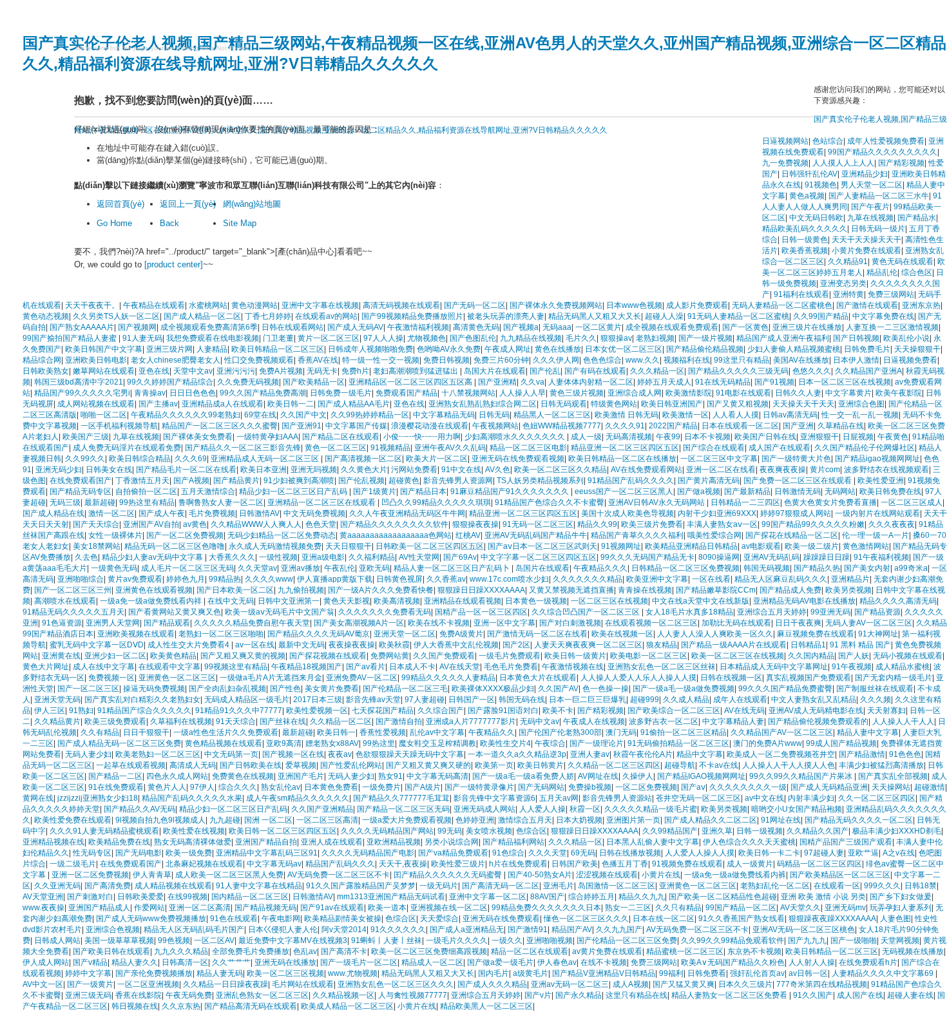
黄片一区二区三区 (328, 338)
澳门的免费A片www (767, 743)
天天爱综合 (439, 918)
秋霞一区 (584, 809)
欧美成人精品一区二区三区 (347, 1006)
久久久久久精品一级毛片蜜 (650, 809)
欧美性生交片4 (505, 743)
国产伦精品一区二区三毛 (405, 688)
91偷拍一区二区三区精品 (683, 732)
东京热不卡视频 (754, 951)
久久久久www (269, 579)
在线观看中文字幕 (169, 666)
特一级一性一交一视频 (380, 360)
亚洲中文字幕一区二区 (487, 896)
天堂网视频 (900, 940)
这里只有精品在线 (636, 995)
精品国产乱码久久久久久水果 (192, 798)
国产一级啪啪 (853, 940)
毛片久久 (581, 338)
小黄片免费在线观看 (866, 250)
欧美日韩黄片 (540, 765)
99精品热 (225, 579)
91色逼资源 (62, 622)
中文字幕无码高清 (437, 776)
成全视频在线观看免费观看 (672, 327)
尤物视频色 (426, 338)
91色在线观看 (234, 918)
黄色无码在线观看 (902, 261)
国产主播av (158, 403)
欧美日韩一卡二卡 (769, 852)
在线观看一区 (837, 885)
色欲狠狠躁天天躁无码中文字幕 (410, 754)
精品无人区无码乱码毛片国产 (194, 929)
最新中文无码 (301, 644)
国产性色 (285, 688)
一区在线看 (711, 579)
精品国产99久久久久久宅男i (82, 392)
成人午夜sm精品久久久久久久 (297, 798)
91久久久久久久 (398, 929)
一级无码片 (438, 885)
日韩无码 (494, 414)
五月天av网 (559, 798)
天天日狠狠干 (348, 546)
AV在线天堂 (459, 666)
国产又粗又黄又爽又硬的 (428, 765)
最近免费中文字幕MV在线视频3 (292, 940)
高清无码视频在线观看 (401, 305)
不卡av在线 (718, 765)
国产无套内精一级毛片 (893, 677)
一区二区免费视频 (646, 787)
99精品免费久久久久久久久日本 (546, 907)
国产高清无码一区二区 (500, 885)
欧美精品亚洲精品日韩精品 (691, 546)
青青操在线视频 (645, 590)
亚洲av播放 (300, 568)
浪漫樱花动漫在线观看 (429, 425)
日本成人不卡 (412, 666)
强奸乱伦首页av (757, 973)
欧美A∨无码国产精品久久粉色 (733, 962)
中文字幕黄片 (848, 392)
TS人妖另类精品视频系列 (540, 480)
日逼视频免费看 (910, 360)
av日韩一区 (808, 973)
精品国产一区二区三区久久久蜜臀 (220, 425)
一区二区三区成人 (911, 502)
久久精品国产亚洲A (868, 371)
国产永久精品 (578, 995)
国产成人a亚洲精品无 (467, 929)
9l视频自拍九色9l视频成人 (160, 820)
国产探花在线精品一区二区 (791, 535)
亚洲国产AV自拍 (151, 524)
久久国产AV (558, 688)
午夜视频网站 (495, 425)
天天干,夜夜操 (403, 863)
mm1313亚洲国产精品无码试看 (391, 896)
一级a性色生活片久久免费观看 (225, 732)
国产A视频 (191, 480)
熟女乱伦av (280, 787)
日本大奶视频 (579, 820)
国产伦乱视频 (361, 480)
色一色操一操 (605, 688)
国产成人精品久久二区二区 (710, 820)
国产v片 (537, 995)
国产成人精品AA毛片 (354, 403)
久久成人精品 (686, 699)
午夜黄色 (892, 436)
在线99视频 (187, 896)
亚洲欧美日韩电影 (96, 360)
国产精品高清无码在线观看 (250, 1006)
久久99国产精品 (820, 316)
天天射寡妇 (886, 710)
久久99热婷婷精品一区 (369, 414)
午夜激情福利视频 (418, 327)
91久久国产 (813, 995)
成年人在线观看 (740, 699)
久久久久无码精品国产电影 (367, 852)
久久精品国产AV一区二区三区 (782, 732)
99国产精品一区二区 (740, 907)
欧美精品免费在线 (119, 841)
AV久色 (497, 469)
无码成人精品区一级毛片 (246, 699)
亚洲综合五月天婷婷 (772, 611)
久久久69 (191, 458)
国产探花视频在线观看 (328, 655)
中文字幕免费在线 (883, 316)
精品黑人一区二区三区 (552, 414)
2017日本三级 (317, 699)
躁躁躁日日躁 (826, 557)
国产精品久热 (817, 568)
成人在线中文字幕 (104, 666)
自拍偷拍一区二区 (146, 491)
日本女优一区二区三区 (623, 349)
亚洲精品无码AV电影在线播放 (804, 601)
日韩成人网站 (57, 940)
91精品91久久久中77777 (238, 710)
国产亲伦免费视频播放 (154, 973)
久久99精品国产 (670, 830)
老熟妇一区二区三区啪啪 (220, 633)
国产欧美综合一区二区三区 (673, 710)
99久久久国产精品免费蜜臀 (785, 688)
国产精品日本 (423, 491)
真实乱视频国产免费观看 (808, 677)
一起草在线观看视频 (131, 765)
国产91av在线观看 (332, 907)
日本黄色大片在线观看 (538, 677)
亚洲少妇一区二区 (115, 655)
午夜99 (668, 436)
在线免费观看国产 (80, 480)
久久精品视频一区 (343, 995)
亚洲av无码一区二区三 (570, 984)
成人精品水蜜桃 (902, 666)
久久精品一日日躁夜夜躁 (225, 984)
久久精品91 (848, 261)
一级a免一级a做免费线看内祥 (152, 601)
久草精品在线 (841, 425)
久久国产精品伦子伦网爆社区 (864, 447)
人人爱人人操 (542, 809)
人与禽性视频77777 (412, 995)
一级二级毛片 (73, 863)
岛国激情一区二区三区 (616, 885)
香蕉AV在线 (318, 360)
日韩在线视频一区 (731, 677)
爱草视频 (300, 765)
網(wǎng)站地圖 (252, 204)
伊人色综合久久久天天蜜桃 (749, 841)
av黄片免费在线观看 (607, 951)
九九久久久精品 (181, 951)
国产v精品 (90, 962)
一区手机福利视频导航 (119, 425)
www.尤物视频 (353, 973)
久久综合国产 (440, 710)
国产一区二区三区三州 (72, 590)
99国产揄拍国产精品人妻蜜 (71, 338)
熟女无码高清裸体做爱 (192, 841)
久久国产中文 (303, 414)
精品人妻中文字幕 (868, 732)
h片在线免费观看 (518, 863)
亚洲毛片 (558, 885)
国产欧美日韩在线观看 (111, 951)
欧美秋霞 (394, 644)
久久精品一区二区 (341, 721)
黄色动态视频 (46, 316)
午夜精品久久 (491, 732)
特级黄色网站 (614, 403)
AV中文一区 (43, 984)
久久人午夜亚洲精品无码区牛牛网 (407, 513)
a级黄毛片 (530, 973)
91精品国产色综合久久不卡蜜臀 (549, 502)
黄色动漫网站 (254, 305)
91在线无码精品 (723, 382)
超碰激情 (929, 787)
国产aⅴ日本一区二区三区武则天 (542, 546)
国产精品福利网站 (513, 841)
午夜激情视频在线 (573, 666)
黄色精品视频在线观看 (223, 743)
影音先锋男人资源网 (458, 480)
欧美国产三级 (85, 436)
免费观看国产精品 (406, 392)
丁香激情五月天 (142, 480)
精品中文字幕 (699, 754)
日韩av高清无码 (790, 414)
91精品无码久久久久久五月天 (73, 611)
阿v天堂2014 (344, 929)
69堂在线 (260, 414)
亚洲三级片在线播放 (807, 327)
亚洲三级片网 (169, 349)
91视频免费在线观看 (687, 863)
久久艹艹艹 (231, 962)
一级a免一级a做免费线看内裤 (735, 874)
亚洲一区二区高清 (200, 907)
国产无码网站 (541, 787)
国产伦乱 (545, 371)
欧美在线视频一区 (622, 633)
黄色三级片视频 (577, 392)
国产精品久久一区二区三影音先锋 (243, 447)
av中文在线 (764, 798)
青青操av (150, 392)
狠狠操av (616, 338)
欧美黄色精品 (173, 655)
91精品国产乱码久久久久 (631, 480)
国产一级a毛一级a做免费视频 (683, 688)
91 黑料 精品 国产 (860, 644)
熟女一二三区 (628, 907)
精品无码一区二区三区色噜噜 (174, 546)
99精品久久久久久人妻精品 (448, 677)
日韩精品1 (808, 644)
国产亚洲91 (301, 425)
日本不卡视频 (707, 436)
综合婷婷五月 (591, 896)
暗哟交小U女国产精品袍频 (796, 809)
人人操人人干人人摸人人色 (788, 765)
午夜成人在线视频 (594, 721)
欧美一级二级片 (812, 546)
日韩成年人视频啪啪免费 (370, 349)
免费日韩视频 (446, 360)
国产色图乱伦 (473, 338)
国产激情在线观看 (867, 305)
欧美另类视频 (848, 590)
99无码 (449, 830)
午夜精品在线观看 (154, 305)
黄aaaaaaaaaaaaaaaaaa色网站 (396, 535)
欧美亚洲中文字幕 (657, 579)
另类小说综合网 (452, 841)
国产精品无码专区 (80, 491)
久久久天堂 (547, 852)
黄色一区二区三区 (336, 447)
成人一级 (586, 436)
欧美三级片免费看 (652, 524)
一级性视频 (278, 557)
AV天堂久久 (800, 907)
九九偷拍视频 (301, 590)
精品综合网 (42, 360)
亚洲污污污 (235, 371)
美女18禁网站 (96, 546)
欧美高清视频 (397, 601)
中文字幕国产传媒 (356, 425)
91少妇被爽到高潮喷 (298, 480)
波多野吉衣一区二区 (663, 721)
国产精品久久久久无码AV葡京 (318, 633)
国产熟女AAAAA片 (82, 327)
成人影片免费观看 (697, 305)
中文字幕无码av (274, 863)
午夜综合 (550, 743)
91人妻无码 (142, 338)
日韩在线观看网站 (292, 327)
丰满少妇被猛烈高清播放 (881, 765)
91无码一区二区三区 (537, 524)
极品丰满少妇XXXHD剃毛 (896, 830)
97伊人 (202, 787)
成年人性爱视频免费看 (885, 141)
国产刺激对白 (90, 896)
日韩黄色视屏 (399, 579)
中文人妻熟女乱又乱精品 (813, 699)
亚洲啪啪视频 (549, 940)
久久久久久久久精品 (587, 579)
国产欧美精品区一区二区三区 (840, 874)
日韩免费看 (706, 973)
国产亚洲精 (497, 382)
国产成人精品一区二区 (202, 316)
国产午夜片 (870, 206)
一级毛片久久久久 (457, 940)
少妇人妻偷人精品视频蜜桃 (793, 349)
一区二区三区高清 (327, 820)
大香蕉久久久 (232, 557)
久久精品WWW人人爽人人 (256, 524)
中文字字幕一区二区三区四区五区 (539, 557)
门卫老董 (278, 338)
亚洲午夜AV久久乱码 (450, 447)
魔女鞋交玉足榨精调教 (437, 743)
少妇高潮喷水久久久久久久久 (515, 436)
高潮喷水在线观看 (65, 601)
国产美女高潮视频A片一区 (359, 622)
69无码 (583, 852)
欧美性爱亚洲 (880, 480)
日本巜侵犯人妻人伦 (283, 929)
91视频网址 (621, 546)
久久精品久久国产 (817, 830)
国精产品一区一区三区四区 (481, 611)
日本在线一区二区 (663, 918)
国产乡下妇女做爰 (901, 896)
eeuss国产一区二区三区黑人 (624, 491)
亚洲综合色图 (861, 403)
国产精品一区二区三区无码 (403, 809)
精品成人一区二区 (432, 962)
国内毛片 (493, 973)
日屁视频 (858, 436)
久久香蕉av (446, 579)
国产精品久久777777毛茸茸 (401, 798)
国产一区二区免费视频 (185, 535)
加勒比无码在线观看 (736, 622)
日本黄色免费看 (331, 787)
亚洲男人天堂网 (113, 622)
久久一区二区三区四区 (876, 798)
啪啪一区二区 (104, 414)
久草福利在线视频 (181, 721)
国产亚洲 (798, 425)
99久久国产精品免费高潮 (263, 392)
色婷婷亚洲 (474, 820)
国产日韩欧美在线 (251, 765)
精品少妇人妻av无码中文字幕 (153, 557)
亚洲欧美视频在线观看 (136, 633)
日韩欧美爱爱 (140, 896)
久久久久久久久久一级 (748, 787)
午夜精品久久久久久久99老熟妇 (185, 414)
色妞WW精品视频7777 (561, 425)
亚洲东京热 (921, 305)
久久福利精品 (372, 557)
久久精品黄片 (57, 721)
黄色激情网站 (866, 546)
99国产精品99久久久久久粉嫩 (813, 524)
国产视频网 (137, 327)
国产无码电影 (138, 852)
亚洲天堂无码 (57, 699)
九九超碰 (224, 820)
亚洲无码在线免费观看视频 (518, 458)
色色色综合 (602, 360)
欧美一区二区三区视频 (285, 973)
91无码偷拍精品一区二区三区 (678, 743)
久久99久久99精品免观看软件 (732, 940)
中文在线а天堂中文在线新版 (700, 601)
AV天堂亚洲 (43, 896)
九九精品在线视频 (531, 338)
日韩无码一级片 (878, 228)
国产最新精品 (747, 491)
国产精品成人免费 (790, 590)
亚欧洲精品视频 (394, 841)
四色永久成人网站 (177, 776)
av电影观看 (761, 546)
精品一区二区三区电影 (528, 447)
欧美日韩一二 (290, 403)
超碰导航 (679, 765)
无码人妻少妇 (88, 754)
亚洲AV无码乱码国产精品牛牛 (535, 535)
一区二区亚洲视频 (148, 984)
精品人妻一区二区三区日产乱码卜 (453, 568)
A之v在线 (899, 852)
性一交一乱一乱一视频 (860, 414)
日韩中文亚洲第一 (289, 601)
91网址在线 (781, 820)
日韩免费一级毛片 (341, 392)
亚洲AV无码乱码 (771, 557)
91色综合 (508, 852)
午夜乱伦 (339, 568)
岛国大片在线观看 (495, 371)
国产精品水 (916, 217)
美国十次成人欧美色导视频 (627, 513)
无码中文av (539, 721)
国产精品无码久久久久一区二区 (859, 820)
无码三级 (65, 502)
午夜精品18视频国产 (306, 666)
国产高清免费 (107, 885)
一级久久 (507, 940)
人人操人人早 (522, 392)
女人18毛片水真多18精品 (689, 611)
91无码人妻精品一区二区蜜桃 (738, 316)
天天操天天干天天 (803, 403)
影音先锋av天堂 (373, 699)
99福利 (671, 973)
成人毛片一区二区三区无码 (187, 568)
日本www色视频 (634, 305)
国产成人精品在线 (53, 513)
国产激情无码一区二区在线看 (537, 633)
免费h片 (355, 371)
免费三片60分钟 (501, 360)
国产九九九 (807, 940)
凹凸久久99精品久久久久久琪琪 (436, 502)
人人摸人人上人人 (843, 162)
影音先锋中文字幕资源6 (494, 798)
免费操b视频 (589, 787)
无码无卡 (322, 371)
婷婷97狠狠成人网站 (795, 513)
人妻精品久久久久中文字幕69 (883, 973)
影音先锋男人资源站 (617, 798)
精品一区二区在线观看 (529, 951)
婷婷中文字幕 (88, 973)
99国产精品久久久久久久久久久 (882, 152)
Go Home (114, 223)
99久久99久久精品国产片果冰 (801, 776)
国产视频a (521, 327)
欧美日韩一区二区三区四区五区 (283, 830)
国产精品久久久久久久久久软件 (394, 524)
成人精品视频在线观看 (173, 885)
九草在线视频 (870, 217)
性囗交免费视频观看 (259, 360)
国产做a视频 (698, 491)
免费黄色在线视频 (243, 776)
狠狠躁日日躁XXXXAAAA (481, 590)
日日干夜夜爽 (798, 622)
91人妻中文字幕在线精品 (259, 885)
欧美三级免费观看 (115, 721)
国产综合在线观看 (714, 447)
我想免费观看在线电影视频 (212, 338)
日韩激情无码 (797, 491)
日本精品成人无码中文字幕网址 (774, 666)
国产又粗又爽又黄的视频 (242, 655)
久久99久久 (85, 458)
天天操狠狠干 (917, 349)
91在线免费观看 (116, 787)
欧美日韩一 (336, 732)
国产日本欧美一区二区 (235, 590)
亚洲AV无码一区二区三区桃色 (803, 929)
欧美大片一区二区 (437, 458)
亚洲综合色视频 (113, 929)
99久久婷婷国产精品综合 (170, 382)
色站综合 (827, 141)
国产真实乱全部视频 (893, 776)
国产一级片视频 (705, 338)
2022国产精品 (673, 425)
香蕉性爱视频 (382, 732)
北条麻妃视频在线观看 (204, 863)
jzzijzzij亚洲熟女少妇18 (97, 798)
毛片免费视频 (212, 513)
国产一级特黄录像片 (479, 787)
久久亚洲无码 (57, 885)
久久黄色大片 (364, 469)
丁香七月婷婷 (268, 316)
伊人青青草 (152, 874)
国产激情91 (528, 929)
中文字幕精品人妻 (733, 721)
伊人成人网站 (46, 962)
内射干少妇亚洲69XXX (717, 513)
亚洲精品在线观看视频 (462, 601)
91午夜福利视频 (881, 557)
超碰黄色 (403, 480)
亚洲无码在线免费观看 (501, 918)
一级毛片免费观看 (509, 655)
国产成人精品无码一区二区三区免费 (119, 743)
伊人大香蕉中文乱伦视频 (456, 644)
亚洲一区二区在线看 (721, 469)
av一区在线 (254, 644)
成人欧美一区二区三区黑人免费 (229, 874)
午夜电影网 (281, 918)
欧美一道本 (387, 907)
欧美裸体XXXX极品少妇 (493, 688)
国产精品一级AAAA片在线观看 (734, 644)
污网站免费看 (414, 469)
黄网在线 (38, 798)
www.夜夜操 (43, 907)
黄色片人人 (167, 787)
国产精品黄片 (236, 480)
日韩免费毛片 (867, 349)
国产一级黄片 (90, 984)
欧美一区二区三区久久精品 (560, 469)
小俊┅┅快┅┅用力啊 (422, 436)
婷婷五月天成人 (664, 382)
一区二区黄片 (598, 327)
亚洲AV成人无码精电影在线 (816, 710)
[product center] (173, 264)
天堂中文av (193, 371)
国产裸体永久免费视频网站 (556, 305)
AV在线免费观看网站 (646, 469)
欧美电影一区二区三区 (648, 655)
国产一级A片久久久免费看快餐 (381, 590)
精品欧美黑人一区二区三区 (486, 1006)
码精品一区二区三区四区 (819, 863)
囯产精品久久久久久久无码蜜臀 (449, 874)
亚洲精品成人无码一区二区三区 (266, 458)
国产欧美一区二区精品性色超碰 (723, 896)
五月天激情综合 (208, 491)
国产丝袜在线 (283, 721)
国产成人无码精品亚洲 (829, 787)
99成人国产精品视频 (841, 743)
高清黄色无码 (476, 327)
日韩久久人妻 (798, 392)
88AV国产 (547, 896)
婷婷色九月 (185, 579)
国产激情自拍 (399, 721)
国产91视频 (774, 382)
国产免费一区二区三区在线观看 (798, 480)
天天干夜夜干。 (92, 305)
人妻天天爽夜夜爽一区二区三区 (588, 644)
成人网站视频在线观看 (96, 403)
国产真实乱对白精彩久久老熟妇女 (142, 699)
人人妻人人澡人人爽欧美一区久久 (715, 633)
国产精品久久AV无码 (139, 809)
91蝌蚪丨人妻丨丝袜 (386, 940)
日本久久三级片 (745, 984)
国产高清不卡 (344, 951)
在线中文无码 (230, 601)
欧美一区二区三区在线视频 (737, 655)
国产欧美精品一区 (314, 382)
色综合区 (531, 830)
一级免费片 (381, 787)
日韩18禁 (920, 885)
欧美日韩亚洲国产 (672, 403)
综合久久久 (237, 787)
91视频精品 (390, 447)
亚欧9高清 (283, 743)
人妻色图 (895, 918)
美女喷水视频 (489, 830)
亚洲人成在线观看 (332, 841)
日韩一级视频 (759, 830)
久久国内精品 (811, 655)
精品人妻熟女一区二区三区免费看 (730, 995)
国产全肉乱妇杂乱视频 (227, 688)
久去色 (86, 557)
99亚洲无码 (830, 611)
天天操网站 (891, 787)
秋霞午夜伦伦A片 (643, 754)
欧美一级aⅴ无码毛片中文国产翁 (279, 611)
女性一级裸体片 (115, 535)
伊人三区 (49, 710)
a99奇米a (911, 568)
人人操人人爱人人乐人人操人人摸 (638, 677)
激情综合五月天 (525, 820)
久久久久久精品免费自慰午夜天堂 (252, 622)
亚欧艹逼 (863, 852)
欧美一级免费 (189, 852)
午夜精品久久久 (600, 568)
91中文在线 (461, 469)
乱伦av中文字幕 (437, 732)
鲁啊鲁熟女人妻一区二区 (220, 502)
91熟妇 (81, 710)
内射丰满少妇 (811, 798)
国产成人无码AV (355, 327)
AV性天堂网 (419, 557)
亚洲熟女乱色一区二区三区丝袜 (661, 666)
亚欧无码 (374, 568)
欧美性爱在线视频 (194, 830)
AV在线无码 (744, 710)
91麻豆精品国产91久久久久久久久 (510, 491)
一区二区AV (214, 940)
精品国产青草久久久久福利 (637, 535)
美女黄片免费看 (332, 688)
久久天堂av (257, 568)
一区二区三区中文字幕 (719, 458)
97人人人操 (383, 338)
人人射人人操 (812, 962)
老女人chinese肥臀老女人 (175, 360)
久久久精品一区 (657, 371)
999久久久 (882, 885)
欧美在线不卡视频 (439, 622)
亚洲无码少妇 (58, 469)
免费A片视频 (281, 371)
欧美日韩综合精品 (140, 458)
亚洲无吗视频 (314, 469)
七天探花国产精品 (383, 710)
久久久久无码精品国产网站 (387, 830)
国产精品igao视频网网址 (877, 458)
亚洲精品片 (850, 579)
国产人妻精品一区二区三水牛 (878, 195)
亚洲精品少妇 (864, 173)
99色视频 (174, 940)
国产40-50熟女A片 (540, 874)
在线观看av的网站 (326, 316)
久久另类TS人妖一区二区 (116, 316)
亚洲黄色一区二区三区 (177, 677)
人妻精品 (211, 349)
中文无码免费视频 (314, 513)
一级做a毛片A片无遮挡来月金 (271, 677)
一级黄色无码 (114, 568)
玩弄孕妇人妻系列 (901, 907)
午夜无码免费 (189, 995)
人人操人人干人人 (903, 721)
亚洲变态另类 (843, 283)
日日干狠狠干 (146, 732)
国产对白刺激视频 (570, 622)
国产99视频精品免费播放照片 (412, 316)
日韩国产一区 (471, 699)
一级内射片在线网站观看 (877, 513)
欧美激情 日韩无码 (626, 414)
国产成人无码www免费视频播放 (151, 918)
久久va (532, 382)
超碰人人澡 (664, 316)
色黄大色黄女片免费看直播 (830, 502)
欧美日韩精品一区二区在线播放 (622, 458)
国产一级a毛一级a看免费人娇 (523, 776)
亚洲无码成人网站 (484, 809)
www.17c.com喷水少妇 (509, 579)
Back (169, 223)
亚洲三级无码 (88, 995)
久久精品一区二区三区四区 (614, 765)
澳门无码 (621, 732)
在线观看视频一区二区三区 (651, 622)
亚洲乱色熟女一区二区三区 (262, 995)
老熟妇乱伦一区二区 (775, 885)
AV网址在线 (598, 776)
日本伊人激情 (856, 360)
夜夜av (340, 754)
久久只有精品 (678, 907)
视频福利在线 (687, 360)
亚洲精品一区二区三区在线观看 (322, 502)
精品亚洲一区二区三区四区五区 (625, 447)
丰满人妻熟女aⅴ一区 (722, 524)
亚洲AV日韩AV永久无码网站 (657, 502)
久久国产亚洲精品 (322, 809)
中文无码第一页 (231, 754)
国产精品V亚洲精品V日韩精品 (603, 973)
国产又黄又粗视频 (738, 403)
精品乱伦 (881, 272)
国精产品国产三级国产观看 (845, 841)
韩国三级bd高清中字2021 (78, 382)
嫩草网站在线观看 (104, 371)
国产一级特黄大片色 (796, 458)
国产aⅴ (693, 787)
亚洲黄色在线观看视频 (154, 590)
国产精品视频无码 (265, 907)
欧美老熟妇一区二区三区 (157, 754)
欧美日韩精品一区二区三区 (277, 349)
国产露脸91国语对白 (503, 710)
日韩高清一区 (185, 962)
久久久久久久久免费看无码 (384, 611)
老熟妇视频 (655, 338)
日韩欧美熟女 (46, 371)
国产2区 (516, 644)
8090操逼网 (719, 557)
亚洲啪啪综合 (80, 579)
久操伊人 (637, 776)
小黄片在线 (661, 874)
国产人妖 (853, 655)
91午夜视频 (852, 666)
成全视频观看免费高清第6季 (209, 327)
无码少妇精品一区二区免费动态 (281, 535)
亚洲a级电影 (323, 557)
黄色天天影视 (346, 601)
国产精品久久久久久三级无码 (738, 371)
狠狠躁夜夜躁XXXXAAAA (832, 918)
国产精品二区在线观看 (340, 436)
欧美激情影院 (688, 392)
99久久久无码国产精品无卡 (647, 557)
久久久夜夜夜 (891, 524)
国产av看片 (365, 666)
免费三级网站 (891, 294)
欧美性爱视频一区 (317, 710)
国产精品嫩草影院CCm (716, 590)
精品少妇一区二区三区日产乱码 (294, 491)
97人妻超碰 (425, 699)
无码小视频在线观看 (907, 655)
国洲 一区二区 (268, 820)
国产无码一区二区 (475, 305)
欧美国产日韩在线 (765, 436)
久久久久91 (625, 425)
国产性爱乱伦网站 (351, 765)
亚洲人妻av (589, 754)
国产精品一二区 (115, 776)
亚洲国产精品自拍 (266, 841)
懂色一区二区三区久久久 (586, 918)
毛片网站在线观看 (303, 984)
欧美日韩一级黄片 (575, 655)
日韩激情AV (259, 513)
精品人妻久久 (134, 962)
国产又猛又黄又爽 (683, 984)
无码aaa (556, 327)
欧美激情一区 (685, 414)
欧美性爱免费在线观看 (72, 820)
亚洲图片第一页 (633, 820)
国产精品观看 (167, 622)
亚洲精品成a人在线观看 (222, 403)
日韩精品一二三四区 (745, 502)
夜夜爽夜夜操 (783, 469)
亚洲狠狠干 (819, 436)
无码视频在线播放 (913, 951)
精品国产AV (571, 929)
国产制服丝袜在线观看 (875, 688)
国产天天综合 (96, 524)
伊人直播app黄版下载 (334, 579)
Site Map (239, 223)
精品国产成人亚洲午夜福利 (782, 338)
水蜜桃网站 (208, 305)
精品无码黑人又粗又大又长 (594, 316)
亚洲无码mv (845, 907)
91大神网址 (878, 633)
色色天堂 (320, 524)
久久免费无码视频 (248, 382)
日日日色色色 (192, 392)
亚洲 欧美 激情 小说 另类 (823, 896)
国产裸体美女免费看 (198, 436)
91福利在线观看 (801, 294)
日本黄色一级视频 (536, 601)
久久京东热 (181, 1006)
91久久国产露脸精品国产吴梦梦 (361, 885)
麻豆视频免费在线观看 (815, 633)
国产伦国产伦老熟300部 (560, 732)
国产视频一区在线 (293, 754)
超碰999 (644, 699)
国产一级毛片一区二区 (358, 962)
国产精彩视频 (901, 162)
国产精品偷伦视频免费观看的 (818, 721)
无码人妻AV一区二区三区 (868, 622)
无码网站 (840, 491)
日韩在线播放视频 (630, 852)
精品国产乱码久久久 (340, 863)
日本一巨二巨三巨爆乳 (587, 699)
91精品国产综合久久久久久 (144, 710)
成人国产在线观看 (779, 447)
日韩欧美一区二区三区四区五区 (430, 546)
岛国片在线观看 (542, 568)
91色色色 (905, 754)
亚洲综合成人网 (634, 392)
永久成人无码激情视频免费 (275, 546)
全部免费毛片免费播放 (250, 951)
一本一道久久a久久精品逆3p (517, 754)
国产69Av (460, 557)
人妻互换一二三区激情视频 (892, 327)
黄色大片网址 (46, 666)
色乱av (305, 951)
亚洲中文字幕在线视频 (320, 305)
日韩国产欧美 (574, 863)
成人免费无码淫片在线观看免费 (127, 447)
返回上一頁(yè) (188, 204)
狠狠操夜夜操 (475, 524)
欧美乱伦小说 (906, 338)
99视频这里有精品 (235, 666)
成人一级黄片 (750, 863)
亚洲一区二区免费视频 (90, 874)
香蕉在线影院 (138, 995)
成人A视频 (631, 984)
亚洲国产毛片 (301, 776)
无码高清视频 (629, 436)
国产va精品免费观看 (453, 852)
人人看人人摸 (736, 414)
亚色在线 (154, 371)
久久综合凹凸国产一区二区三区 (586, 611)
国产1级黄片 (374, 491)
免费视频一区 (111, 677)
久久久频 (875, 699)
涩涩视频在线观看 (607, 874)
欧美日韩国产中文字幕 (103, 349)
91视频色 (821, 184)
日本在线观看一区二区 (740, 425)
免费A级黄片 (461, 633)
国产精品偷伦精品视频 (704, 349)
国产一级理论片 (596, 743)
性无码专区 (92, 852)
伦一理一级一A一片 (875, 535)
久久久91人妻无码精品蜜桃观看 (104, 830)
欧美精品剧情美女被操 (342, 918)
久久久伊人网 (556, 360)
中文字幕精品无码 (444, 414)
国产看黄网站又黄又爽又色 (174, 611)
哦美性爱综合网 (714, 535)
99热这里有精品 (147, 502)
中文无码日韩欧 (816, 217)
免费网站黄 (389, 655)
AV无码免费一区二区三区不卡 (338, 874)
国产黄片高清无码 (709, 480)
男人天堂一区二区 (872, 184)
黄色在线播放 (558, 349)
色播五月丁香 (625, 863)
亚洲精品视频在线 (53, 841)
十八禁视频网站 (468, 392)
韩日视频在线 (134, 1006)
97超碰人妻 (824, 852)
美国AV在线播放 (801, 360)
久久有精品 (100, 732)
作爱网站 (149, 907)
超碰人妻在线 (910, 995)
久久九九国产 (619, 929)
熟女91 (390, 776)
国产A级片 (423, 787)
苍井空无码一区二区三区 (698, 798)
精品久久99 (597, 524)
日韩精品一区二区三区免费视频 (685, 568)
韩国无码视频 (766, 568)
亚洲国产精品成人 (99, 907)
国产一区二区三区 (88, 688)
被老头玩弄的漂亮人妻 (505, 316)
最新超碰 (99, 502)
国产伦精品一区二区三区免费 (627, 940)
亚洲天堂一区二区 (404, 633)
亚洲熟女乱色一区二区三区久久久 (396, 984)
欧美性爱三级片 (458, 863)
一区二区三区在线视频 (609, 601)
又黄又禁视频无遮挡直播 (571, 590)
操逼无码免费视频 (154, 688)
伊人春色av (557, 962)
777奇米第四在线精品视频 (821, 984)
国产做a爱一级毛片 (500, 962)
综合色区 (916, 272)
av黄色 (195, 524)
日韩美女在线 (109, 469)
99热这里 (379, 743)
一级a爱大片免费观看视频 (407, 820)
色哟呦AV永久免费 (449, 349)
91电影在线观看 (743, 392)
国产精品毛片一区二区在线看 (186, 469)
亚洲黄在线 (61, 655)
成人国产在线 (860, 995)
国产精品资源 (877, 611)
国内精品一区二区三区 (250, 896)
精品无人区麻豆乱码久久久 (780, 579)
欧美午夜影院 (898, 392)
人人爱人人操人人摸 (699, 852)
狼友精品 (661, 644)
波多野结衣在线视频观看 (886, 469)
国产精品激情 (862, 754)
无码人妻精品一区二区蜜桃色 (782, 305)
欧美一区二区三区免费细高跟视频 (429, 951)
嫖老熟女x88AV (332, 743)
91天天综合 (236, 721)
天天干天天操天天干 (866, 239)
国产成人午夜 (162, 513)
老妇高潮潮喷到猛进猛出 (416, 371)
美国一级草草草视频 (119, 940)
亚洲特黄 (848, 294)
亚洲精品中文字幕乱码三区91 (267, 852)
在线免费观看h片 (868, 962)
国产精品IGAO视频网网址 (701, 776)
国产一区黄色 (745, 327)
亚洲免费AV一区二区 (361, 677)
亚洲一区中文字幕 (504, 622)
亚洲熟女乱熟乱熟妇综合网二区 (482, 403)
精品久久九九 (641, 896)
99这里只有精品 (741, 360)
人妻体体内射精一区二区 (590, 382)
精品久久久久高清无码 (898, 601)
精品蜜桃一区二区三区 (684, 951)
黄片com (825, 469)
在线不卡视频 (603, 962)
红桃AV (468, 535)
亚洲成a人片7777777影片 (471, 721)
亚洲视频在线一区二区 (449, 907)
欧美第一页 (494, 765)
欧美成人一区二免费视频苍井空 (781, 754)
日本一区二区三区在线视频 (844, 382)
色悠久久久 (811, 371)
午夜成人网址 (507, 349)
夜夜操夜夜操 (352, 644)
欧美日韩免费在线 (890, 491)
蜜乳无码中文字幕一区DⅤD (97, 644)
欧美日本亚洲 (263, 469)
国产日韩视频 (856, 338)
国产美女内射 (867, 568)
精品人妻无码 (219, 973)
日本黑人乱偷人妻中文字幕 (652, 841)
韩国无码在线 (522, 699)
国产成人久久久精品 (492, 984)
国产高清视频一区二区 (363, 458)
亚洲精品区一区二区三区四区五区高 (411, 382)
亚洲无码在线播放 (285, 962)
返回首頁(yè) (120, 204)
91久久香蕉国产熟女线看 (741, 918)
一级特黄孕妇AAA (267, 436)
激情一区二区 (111, 513)
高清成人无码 (192, 765)
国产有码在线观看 (595, 371)
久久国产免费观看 (444, 655)
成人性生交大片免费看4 (189, 644)
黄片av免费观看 (135, 579)
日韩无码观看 (563, 403)
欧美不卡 (557, 710)
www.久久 (643, 360)
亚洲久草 (717, 830)
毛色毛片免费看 (511, 666)
